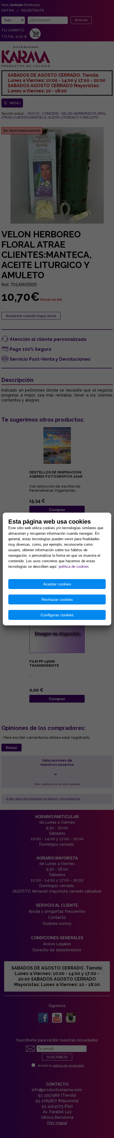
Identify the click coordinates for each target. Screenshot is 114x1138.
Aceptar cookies (57, 584)
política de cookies (74, 566)
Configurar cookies (57, 615)
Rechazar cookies (57, 599)
